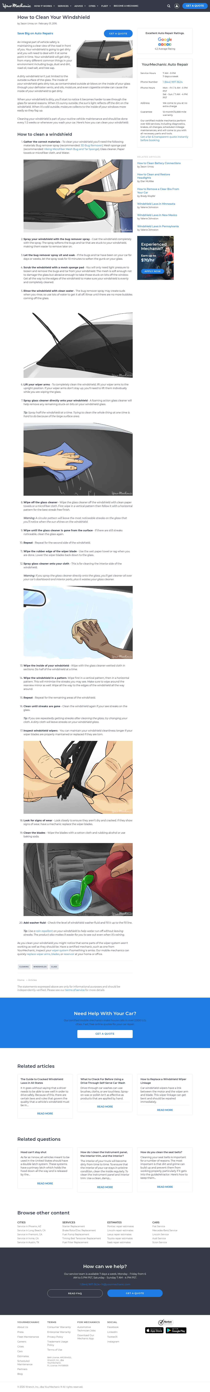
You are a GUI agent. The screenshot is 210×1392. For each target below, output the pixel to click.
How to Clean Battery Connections (159, 163)
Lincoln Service (160, 1234)
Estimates (23, 1356)
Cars (19, 1351)
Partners (22, 1369)
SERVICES (63, 6)
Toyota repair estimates (120, 1238)
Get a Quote (118, 33)
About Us (22, 1327)
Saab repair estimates (119, 1242)
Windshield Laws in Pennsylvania (158, 226)
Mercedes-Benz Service (164, 1230)
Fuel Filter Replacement (75, 1242)
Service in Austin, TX (28, 1242)
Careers (21, 1341)
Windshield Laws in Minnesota (156, 203)
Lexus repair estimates (119, 1234)
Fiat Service (158, 1226)
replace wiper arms (38, 954)
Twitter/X (112, 1336)
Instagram (113, 1341)
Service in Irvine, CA (28, 1238)
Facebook (113, 1327)
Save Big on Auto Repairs (35, 33)
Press (20, 1332)
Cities (92, 6)
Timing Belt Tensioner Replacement (81, 1238)
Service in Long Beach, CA (31, 1230)
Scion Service (159, 1242)
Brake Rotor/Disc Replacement (79, 1230)
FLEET (104, 6)
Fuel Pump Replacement (75, 1234)
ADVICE (78, 6)
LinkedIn (112, 1332)
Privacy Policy (55, 1336)
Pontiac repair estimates (120, 1226)
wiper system (60, 950)
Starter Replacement (73, 1226)
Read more (45, 1113)
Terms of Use (54, 1349)
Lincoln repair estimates (120, 1230)
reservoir (69, 954)
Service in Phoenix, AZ (29, 1226)
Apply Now (153, 271)
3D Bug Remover (91, 145)
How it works (43, 6)
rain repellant (44, 931)
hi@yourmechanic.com (115, 1284)
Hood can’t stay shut (33, 1152)
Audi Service (159, 1238)
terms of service (75, 990)
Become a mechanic (126, 5)
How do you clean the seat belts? (161, 1152)
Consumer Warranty (59, 1327)
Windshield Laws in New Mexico (157, 215)
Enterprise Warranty (59, 1332)
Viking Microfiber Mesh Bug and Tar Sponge (71, 149)
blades (55, 954)
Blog (20, 1373)
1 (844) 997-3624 (173, 82)
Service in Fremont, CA (29, 1234)
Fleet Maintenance (28, 1336)
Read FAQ (75, 1293)
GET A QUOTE (195, 5)
